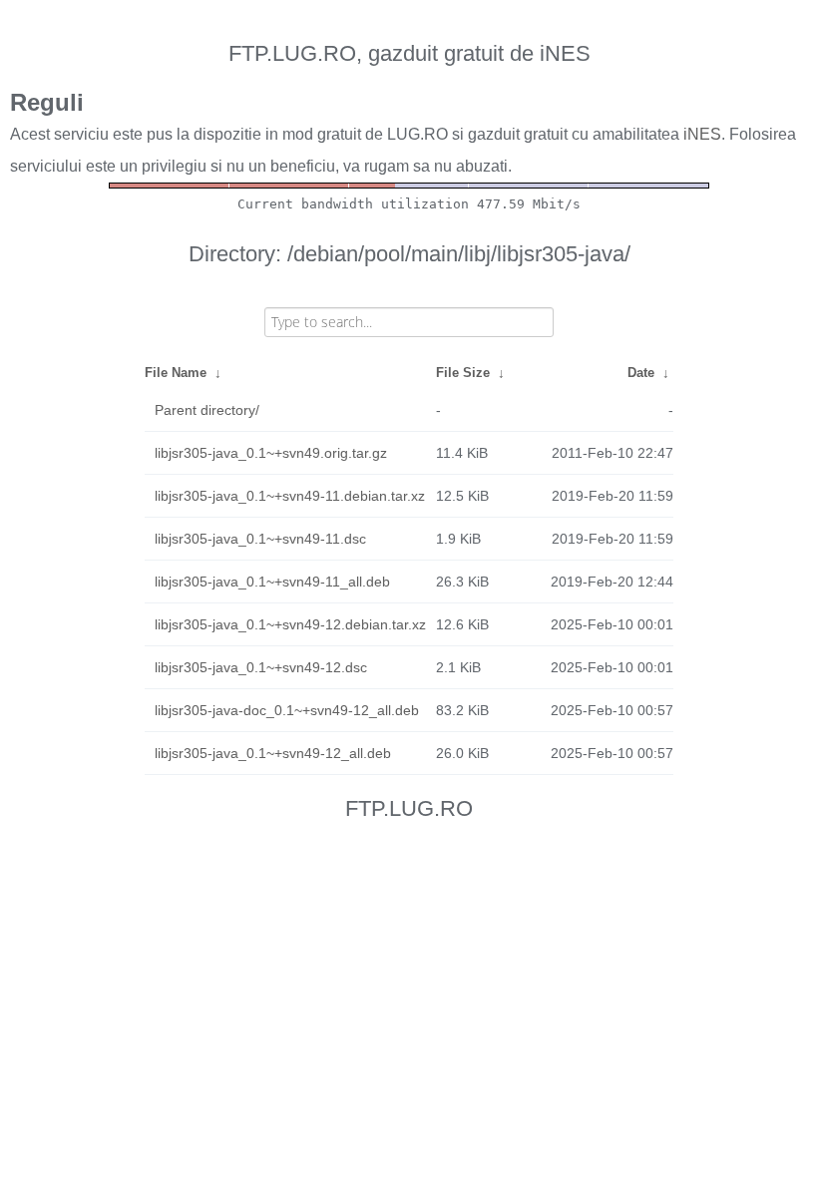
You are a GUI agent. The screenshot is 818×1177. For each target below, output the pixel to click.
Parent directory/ (207, 410)
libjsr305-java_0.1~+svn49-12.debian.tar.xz (290, 624)
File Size (463, 372)
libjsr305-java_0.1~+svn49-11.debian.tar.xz (290, 496)
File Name (175, 372)
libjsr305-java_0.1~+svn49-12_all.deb (273, 753)
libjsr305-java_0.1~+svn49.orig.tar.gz (271, 453)
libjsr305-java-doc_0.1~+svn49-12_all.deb (287, 710)
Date (640, 372)
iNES (702, 134)
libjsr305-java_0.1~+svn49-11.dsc (260, 539)
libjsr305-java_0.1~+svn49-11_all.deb (272, 581)
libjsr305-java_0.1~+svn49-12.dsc (261, 667)
